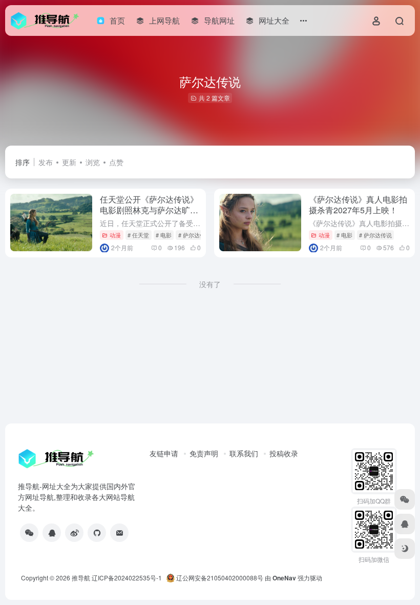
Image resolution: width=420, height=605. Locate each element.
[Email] (119, 532)
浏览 (93, 162)
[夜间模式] (404, 548)
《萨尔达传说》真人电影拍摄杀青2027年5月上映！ (358, 204)
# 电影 (164, 235)
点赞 (116, 162)
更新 (69, 162)
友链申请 (164, 453)
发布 (45, 162)
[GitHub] (97, 532)
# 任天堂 (138, 235)
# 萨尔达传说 (194, 235)
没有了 (210, 284)
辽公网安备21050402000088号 (219, 577)
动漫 (115, 235)
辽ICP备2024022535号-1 (127, 577)
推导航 (81, 577)
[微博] (74, 532)
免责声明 (204, 453)
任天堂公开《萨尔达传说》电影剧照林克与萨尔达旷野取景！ (149, 210)
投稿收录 (283, 453)
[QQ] (52, 532)
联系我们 (243, 453)
